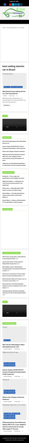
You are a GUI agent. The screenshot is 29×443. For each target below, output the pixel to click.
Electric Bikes (6, 193)
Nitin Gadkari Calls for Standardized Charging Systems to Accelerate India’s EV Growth (14, 268)
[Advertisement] (14, 44)
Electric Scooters (16, 413)
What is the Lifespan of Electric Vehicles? (13, 151)
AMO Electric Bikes (7, 181)
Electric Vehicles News (16, 87)
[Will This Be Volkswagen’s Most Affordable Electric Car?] (14, 334)
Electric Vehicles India (9, 363)
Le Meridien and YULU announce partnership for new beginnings (13, 183)
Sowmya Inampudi (7, 349)
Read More (7, 105)
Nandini (5, 95)
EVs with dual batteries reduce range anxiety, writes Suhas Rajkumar (13, 195)
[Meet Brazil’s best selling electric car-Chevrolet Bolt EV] (14, 81)
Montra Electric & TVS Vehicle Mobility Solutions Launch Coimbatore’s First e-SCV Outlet (14, 285)
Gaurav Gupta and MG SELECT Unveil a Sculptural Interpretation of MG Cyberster (14, 372)
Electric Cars (7, 87)
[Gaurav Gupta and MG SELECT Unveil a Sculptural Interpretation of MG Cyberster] (14, 359)
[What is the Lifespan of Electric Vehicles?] (14, 387)
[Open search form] (27, 22)
